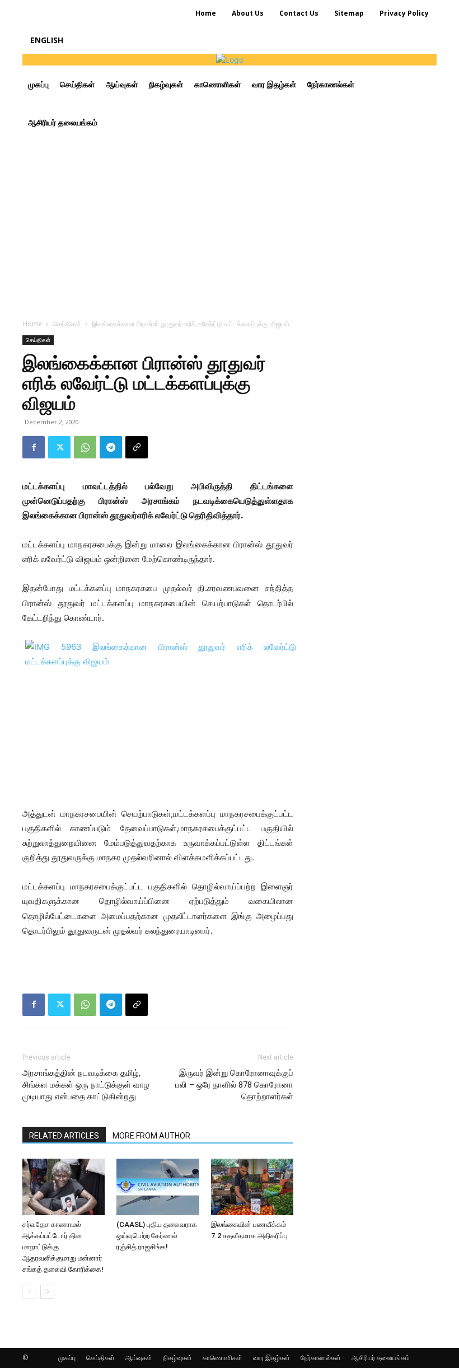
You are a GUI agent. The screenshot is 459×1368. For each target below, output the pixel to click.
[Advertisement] (229, 225)
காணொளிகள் (222, 1357)
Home (32, 324)
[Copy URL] (136, 447)
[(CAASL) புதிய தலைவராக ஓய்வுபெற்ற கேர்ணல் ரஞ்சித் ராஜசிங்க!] (157, 1187)
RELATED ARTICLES (64, 1135)
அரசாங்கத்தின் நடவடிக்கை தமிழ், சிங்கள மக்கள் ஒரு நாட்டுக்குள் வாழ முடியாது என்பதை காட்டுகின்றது (85, 1085)
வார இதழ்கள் (271, 1357)
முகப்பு (67, 1357)
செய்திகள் (67, 324)
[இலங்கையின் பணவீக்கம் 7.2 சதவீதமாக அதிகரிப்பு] (252, 1187)
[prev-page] (29, 1292)
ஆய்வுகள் (138, 1357)
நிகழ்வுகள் (177, 1357)
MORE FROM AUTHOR (151, 1135)
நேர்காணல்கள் (321, 1357)
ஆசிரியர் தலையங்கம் (381, 1357)
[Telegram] (111, 447)
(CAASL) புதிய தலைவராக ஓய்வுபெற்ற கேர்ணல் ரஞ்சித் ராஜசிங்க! (156, 1235)
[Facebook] (33, 447)
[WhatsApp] (85, 447)
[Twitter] (59, 447)
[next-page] (47, 1292)
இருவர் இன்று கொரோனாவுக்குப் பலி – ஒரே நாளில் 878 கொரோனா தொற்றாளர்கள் (234, 1085)
